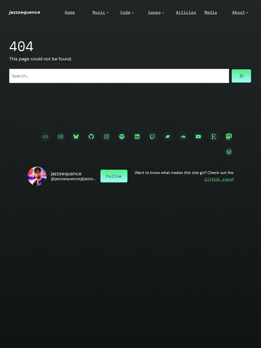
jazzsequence (24, 12)
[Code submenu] (133, 12)
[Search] (241, 76)
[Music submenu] (107, 12)
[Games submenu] (163, 12)
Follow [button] (114, 176)
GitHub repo (218, 179)
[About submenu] (247, 12)
